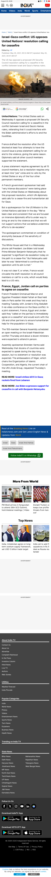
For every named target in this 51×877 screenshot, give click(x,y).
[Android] (41, 1)
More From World (25, 481)
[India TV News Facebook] (44, 1)
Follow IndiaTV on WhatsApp (23, 455)
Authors (5, 671)
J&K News (6, 789)
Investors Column (8, 661)
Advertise (5, 651)
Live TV (5, 668)
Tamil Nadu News (8, 776)
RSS (34, 850)
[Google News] (8, 109)
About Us (5, 648)
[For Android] (11, 833)
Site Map (11, 847)
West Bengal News (33, 766)
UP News (5, 779)
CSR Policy (19, 850)
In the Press (6, 658)
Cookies (5, 869)
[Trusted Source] (21, 109)
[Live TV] (47, 5)
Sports (35, 11)
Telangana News (32, 763)
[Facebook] (4, 806)
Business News (7, 730)
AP (11, 50)
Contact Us (6, 645)
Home (4, 11)
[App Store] (32, 818)
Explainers (6, 726)
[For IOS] (32, 833)
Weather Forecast (8, 687)
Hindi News (6, 665)
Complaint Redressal (10, 655)
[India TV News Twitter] (47, 1)
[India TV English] (27, 5)
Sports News (7, 720)
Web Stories (6, 675)
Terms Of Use (23, 847)
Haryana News (7, 763)
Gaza (13, 443)
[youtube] (22, 806)
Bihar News (6, 756)
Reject (34, 874)
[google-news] (33, 806)
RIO (28, 850)
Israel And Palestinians (12, 448)
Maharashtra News (33, 756)
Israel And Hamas (26, 443)
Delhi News (6, 760)
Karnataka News (8, 793)
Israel (5, 443)
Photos (4, 710)
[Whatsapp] (42, 109)
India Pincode (7, 690)
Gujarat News (7, 786)
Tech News (6, 723)
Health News (7, 733)
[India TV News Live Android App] (11, 818)
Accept (19, 874)
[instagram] (16, 806)
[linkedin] (28, 806)
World (27, 11)
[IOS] (39, 1)
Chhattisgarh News (9, 783)
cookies (43, 871)
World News (6, 707)
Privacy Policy (37, 847)
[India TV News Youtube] (49, 1)
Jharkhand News (8, 766)
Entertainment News (9, 717)
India (20, 11)
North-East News (8, 773)
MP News (5, 770)
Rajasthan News (32, 760)
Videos (12, 11)
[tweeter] (10, 806)
